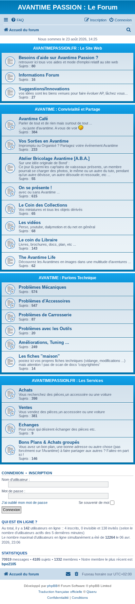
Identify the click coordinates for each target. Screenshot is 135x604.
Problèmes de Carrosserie (45, 314)
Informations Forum (39, 75)
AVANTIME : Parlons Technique (67, 278)
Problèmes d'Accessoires (44, 301)
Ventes (25, 407)
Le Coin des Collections (43, 205)
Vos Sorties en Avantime (43, 141)
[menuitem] (17, 20)
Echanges (29, 424)
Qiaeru (92, 591)
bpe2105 (9, 564)
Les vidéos (30, 222)
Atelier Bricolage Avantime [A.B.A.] (54, 158)
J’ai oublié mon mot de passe (25, 502)
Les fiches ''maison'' (39, 356)
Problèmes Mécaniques (42, 287)
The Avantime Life (37, 257)
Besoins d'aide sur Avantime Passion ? (58, 57)
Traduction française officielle (60, 591)
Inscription (40, 473)
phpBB (52, 586)
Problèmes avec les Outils (45, 328)
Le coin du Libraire (38, 239)
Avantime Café (33, 118)
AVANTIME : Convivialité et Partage (67, 109)
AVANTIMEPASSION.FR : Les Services (67, 380)
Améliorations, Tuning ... (44, 342)
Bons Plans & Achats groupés (49, 442)
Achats (25, 390)
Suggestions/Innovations (44, 88)
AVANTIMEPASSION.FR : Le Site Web (67, 48)
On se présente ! (35, 187)
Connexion (13, 473)
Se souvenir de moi (94, 502)
